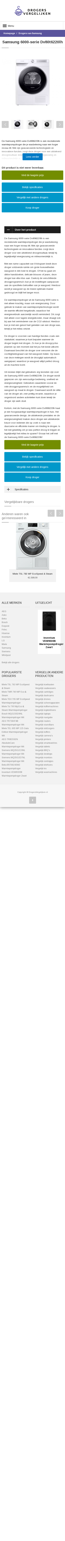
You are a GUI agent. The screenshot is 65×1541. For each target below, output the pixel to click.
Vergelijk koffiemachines (46, 706)
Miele (4, 644)
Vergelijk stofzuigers (44, 728)
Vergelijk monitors (43, 757)
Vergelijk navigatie (44, 717)
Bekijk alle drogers (10, 662)
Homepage (9, 33)
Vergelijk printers (43, 739)
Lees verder (32, 156)
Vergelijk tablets (42, 746)
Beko (4, 618)
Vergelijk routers (42, 721)
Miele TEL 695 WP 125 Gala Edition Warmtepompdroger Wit (15, 732)
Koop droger (32, 207)
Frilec (4, 629)
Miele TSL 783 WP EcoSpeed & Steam (33, 573)
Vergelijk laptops (42, 714)
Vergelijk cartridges (44, 692)
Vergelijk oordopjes (44, 761)
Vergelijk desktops (43, 754)
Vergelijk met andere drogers (32, 197)
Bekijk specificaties (32, 187)
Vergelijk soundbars (44, 724)
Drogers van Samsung (30, 33)
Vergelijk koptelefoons (45, 710)
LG (3, 640)
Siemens (6, 651)
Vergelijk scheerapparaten (47, 703)
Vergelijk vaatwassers (45, 688)
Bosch (5, 622)
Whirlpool (6, 655)
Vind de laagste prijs (32, 175)
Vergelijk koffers (42, 732)
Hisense (6, 633)
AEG (4, 611)
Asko (4, 615)
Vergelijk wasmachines (46, 772)
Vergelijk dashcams (44, 695)
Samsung (6, 648)
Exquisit (5, 626)
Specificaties (21, 489)
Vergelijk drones (42, 699)
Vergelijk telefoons (44, 765)
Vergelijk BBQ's (42, 750)
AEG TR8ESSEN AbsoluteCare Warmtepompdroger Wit (13, 743)
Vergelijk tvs (40, 768)
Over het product (25, 229)
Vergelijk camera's (44, 735)
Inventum (6, 637)
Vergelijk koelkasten (44, 684)
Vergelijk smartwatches (46, 743)
